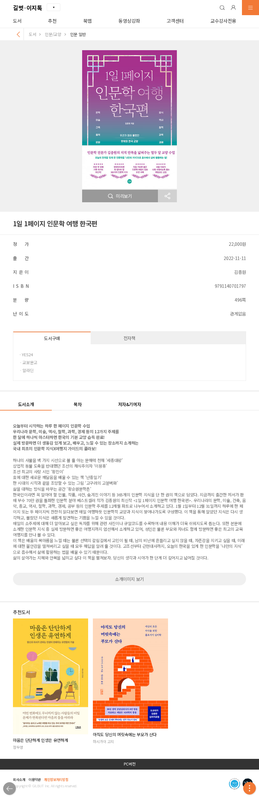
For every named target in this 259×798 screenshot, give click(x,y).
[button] (222, 7)
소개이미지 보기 (129, 579)
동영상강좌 (129, 20)
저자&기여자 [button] (129, 404)
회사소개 (19, 779)
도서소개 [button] (26, 404)
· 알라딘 (26, 370)
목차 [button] (77, 404)
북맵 (87, 20)
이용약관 (34, 779)
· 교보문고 (28, 362)
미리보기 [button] (124, 196)
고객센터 (175, 20)
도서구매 (52, 338)
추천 (52, 20)
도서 (17, 20)
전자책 (129, 338)
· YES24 (26, 355)
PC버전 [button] (130, 764)
